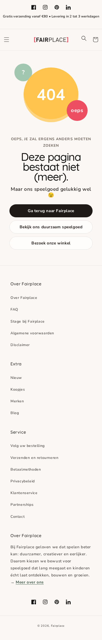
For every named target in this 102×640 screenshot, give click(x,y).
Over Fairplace (23, 297)
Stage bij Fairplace (27, 321)
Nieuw (16, 377)
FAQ (14, 309)
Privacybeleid (22, 481)
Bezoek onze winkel (51, 243)
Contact (17, 516)
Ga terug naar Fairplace (51, 210)
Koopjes (17, 389)
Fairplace (58, 626)
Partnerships (21, 504)
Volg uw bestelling (27, 445)
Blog (14, 412)
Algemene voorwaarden (32, 333)
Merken (17, 401)
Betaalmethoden (25, 469)
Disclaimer (20, 344)
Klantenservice (23, 492)
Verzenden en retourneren (34, 457)
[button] (6, 39)
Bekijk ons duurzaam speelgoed (51, 227)
